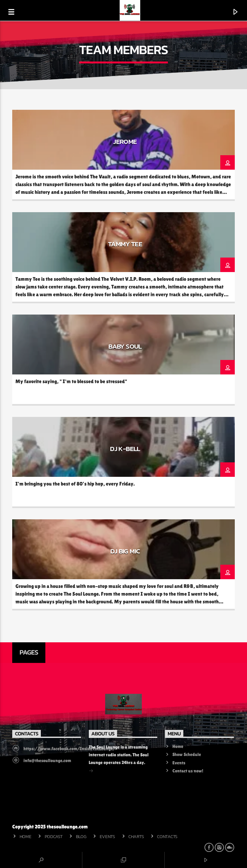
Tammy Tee (125, 244)
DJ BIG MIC (125, 551)
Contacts (167, 836)
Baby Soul (125, 346)
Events (178, 762)
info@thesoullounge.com (47, 760)
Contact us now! (187, 770)
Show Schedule (186, 754)
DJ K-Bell (125, 449)
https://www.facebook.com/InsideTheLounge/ (69, 748)
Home (177, 746)
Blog (81, 836)
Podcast (54, 836)
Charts (136, 836)
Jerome (125, 141)
